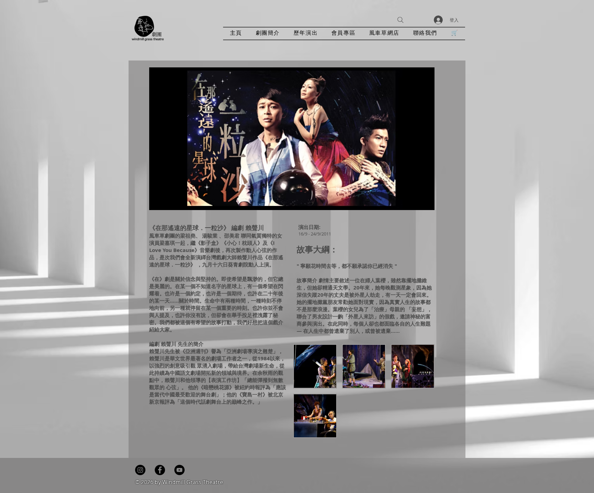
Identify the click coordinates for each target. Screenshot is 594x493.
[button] (305, 34)
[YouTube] (179, 470)
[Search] (400, 20)
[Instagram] (140, 470)
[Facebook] (160, 470)
